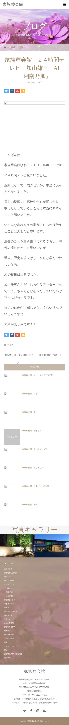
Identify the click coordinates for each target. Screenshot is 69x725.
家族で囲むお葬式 (10, 573)
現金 (5, 642)
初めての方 (8, 577)
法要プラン (8, 607)
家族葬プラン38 (9, 600)
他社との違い (9, 580)
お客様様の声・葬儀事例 (13, 654)
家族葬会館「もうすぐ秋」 (33, 467)
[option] (17, 546)
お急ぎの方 (8, 569)
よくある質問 (9, 623)
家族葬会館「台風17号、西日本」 (36, 486)
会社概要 (7, 658)
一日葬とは (8, 588)
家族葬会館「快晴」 (49, 355)
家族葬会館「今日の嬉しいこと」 (19, 356)
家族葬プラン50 (9, 604)
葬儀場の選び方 (9, 627)
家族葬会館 (12, 4)
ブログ (39, 82)
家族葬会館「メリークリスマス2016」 (38, 375)
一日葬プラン (9, 592)
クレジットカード (10, 646)
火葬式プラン (9, 584)
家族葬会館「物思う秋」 (32, 430)
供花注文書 (8, 615)
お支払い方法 (9, 638)
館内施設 (7, 631)
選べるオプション (10, 611)
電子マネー (8, 650)
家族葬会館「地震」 (30, 504)
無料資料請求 (9, 634)
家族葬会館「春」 (30, 412)
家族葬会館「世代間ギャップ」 (35, 449)
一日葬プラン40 (9, 596)
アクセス (7, 619)
